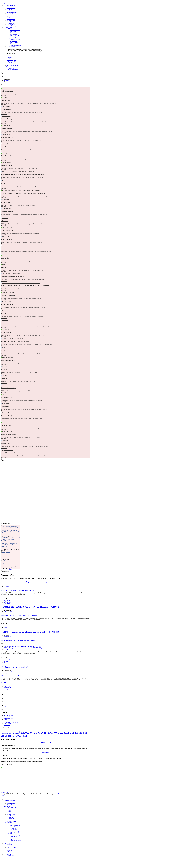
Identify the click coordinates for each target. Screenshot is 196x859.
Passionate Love (8, 611)
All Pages (6, 649)
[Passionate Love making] (7, 292)
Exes (2, 249)
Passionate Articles (8, 671)
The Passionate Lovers (45, 742)
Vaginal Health (5, 406)
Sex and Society (7, 661)
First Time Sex (5, 100)
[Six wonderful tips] (6, 162)
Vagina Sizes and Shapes (8, 434)
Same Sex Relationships (8, 388)
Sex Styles (6, 662)
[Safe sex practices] (6, 394)
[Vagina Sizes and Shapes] (7, 431)
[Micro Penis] (4, 218)
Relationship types (6, 128)
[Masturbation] (4, 320)
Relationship (7, 603)
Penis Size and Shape (7, 230)
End (5, 706)
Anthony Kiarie (57, 794)
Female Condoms (6, 239)
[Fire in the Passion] (6, 422)
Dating (2, 733)
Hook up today (45, 752)
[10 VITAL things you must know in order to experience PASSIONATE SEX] (20, 190)
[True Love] (4, 181)
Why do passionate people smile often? (13, 276)
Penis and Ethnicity (7, 137)
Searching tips (5, 443)
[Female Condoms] (6, 236)
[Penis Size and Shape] (6, 227)
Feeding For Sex (6, 109)
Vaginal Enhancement (8, 453)
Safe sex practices (6, 397)
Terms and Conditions (8, 360)
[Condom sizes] (5, 255)
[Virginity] (3, 264)
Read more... (4, 95)
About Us (4, 314)
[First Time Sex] (5, 97)
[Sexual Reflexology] (6, 116)
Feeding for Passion (8, 733)
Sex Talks (4, 369)
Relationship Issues (7, 211)
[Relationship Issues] (6, 208)
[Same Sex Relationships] (7, 385)
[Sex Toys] (4, 348)
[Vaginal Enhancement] (7, 450)
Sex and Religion (6, 332)
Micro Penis (4, 221)
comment (6, 587)
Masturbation (5, 323)
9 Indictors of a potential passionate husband (15, 341)
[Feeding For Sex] (5, 106)
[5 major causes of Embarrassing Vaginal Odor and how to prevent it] (18, 171)
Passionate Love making (8, 295)
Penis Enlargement (7, 91)
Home (5, 77)
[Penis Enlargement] (6, 88)
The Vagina (6, 586)
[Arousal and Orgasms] (7, 412)
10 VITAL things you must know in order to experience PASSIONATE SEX (25, 193)
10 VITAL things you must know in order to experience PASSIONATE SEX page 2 (24, 648)
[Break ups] (4, 375)
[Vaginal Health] (5, 403)
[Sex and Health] (5, 199)
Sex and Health (6, 202)
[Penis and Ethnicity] (6, 134)
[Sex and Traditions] (6, 301)
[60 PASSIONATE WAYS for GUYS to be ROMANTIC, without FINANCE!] (20, 283)
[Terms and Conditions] (7, 357)
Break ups (4, 378)
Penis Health (5, 147)
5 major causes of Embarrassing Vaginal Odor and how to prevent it (22, 174)
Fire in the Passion (6, 425)
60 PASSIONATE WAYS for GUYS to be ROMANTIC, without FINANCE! (25, 286)
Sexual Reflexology (7, 119)
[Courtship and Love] (6, 153)
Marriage (6, 627)
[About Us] (4, 310)
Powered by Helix (5, 792)
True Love (4, 184)
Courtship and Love (7, 156)
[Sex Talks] (4, 366)
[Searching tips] (5, 440)
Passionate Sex (7, 602)
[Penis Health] (4, 143)
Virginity (4, 267)
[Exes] (3, 245)
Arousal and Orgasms (8, 416)
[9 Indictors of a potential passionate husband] (12, 338)
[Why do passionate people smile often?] (11, 273)
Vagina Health (7, 601)
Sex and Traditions (7, 304)
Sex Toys (3, 351)
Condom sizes (5, 258)
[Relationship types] (6, 125)
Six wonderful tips (6, 165)
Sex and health (7, 80)
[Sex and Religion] (5, 329)
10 (4, 704)
